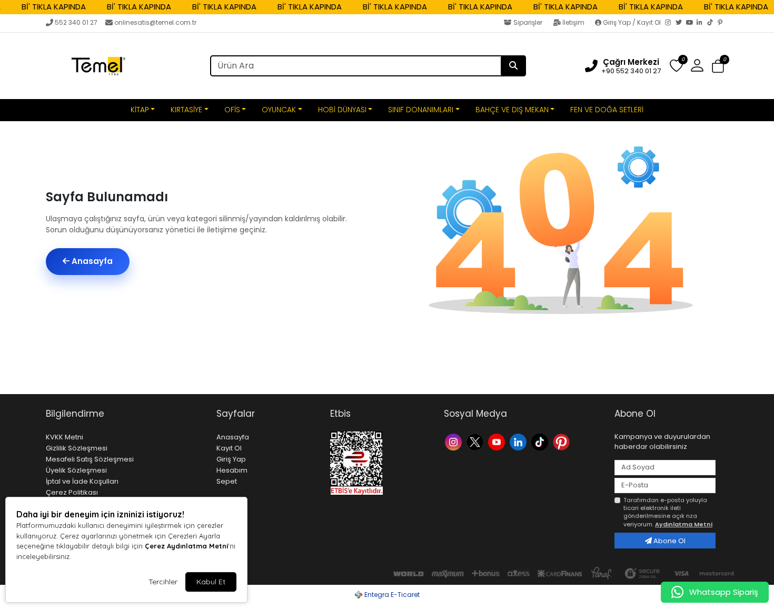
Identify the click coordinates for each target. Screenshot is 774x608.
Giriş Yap (231, 459)
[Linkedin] (519, 441)
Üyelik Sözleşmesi (76, 470)
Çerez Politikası (72, 492)
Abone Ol (669, 541)
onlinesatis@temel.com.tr (155, 22)
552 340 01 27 (76, 22)
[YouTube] (691, 23)
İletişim (573, 22)
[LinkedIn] (702, 23)
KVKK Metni (64, 437)
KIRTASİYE (186, 109)
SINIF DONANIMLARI (420, 109)
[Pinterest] (723, 23)
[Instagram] (670, 23)
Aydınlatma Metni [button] (683, 524)
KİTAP (140, 109)
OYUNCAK (279, 109)
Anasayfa (91, 261)
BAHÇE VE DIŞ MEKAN (512, 109)
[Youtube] (498, 441)
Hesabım (231, 470)
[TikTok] (712, 23)
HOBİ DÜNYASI (342, 109)
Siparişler (528, 22)
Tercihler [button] (162, 581)
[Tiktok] (541, 441)
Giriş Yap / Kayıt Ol (631, 22)
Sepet (226, 481)
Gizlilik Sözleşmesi (76, 448)
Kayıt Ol (229, 448)
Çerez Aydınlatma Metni (186, 546)
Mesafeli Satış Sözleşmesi (90, 459)
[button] (718, 66)
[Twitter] (681, 23)
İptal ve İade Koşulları (82, 481)
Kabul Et (210, 581)
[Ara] (513, 65)
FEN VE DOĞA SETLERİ (606, 109)
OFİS (232, 109)
